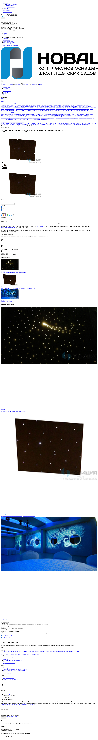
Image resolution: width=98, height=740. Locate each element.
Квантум (86, 110)
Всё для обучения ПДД (70, 107)
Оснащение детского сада (9, 42)
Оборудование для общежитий (11, 110)
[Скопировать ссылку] (13, 215)
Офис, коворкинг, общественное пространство (58, 106)
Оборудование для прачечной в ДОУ (42, 119)
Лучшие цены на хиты (40, 107)
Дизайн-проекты (10, 7)
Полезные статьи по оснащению (11, 671)
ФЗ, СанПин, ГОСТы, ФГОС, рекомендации (14, 670)
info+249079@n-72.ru (8, 635)
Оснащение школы (8, 41)
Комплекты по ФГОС (83, 114)
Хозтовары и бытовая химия (26, 109)
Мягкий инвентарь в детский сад (15, 119)
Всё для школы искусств (52, 107)
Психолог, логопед (19, 106)
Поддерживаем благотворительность (12, 660)
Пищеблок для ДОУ (28, 119)
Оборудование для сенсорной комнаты (31, 654)
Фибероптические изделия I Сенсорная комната (13, 651)
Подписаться (4, 738)
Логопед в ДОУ (6, 115)
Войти (5, 33)
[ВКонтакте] (1, 215)
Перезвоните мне (5, 639)
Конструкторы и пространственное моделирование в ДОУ (28, 118)
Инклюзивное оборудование (31, 106)
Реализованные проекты (9, 1)
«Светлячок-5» (40, 226)
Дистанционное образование (26, 110)
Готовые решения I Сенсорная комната (10, 123)
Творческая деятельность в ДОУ (80, 118)
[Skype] (9, 215)
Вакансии (5, 659)
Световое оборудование (16, 654)
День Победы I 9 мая (69, 110)
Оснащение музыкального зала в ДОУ (68, 114)
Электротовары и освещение (40, 110)
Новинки (5, 38)
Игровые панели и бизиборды (46, 116)
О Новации (6, 661)
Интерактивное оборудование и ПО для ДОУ (24, 114)
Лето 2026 (61, 110)
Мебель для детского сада (7, 114)
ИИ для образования (62, 105)
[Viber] (5, 215)
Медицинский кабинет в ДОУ (17, 115)
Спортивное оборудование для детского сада (67, 115)
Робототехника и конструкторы (27, 107)
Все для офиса (50, 110)
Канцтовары (61, 107)
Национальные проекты (82, 107)
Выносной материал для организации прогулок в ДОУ (74, 116)
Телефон (3, 713)
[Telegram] (11, 215)
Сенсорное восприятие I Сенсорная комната (81, 123)
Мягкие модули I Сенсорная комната (43, 123)
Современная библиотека (9, 43)
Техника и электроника (64, 109)
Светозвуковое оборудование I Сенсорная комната (29, 124)
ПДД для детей (57, 116)
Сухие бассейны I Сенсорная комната (61, 123)
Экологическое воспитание (76, 109)
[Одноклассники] (3, 215)
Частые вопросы (7, 673)
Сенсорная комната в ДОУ (31, 115)
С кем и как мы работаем (9, 657)
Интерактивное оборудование (10, 45)
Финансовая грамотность (76, 106)
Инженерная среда (42, 106)
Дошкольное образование (53, 114)
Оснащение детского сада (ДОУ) (24, 105)
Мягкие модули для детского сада (17, 116)
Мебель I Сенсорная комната (27, 123)
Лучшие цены (6, 40)
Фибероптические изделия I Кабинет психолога (67, 651)
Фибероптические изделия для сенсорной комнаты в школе (40, 651)
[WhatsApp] (7, 215)
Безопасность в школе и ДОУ (40, 109)
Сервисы (5, 3)
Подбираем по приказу (9, 678)
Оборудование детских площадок (11, 107)
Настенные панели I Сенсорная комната (52, 124)
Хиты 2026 (56, 110)
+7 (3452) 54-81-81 (7, 12)
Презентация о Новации (9, 663)
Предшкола (53, 115)
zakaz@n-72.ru (6, 10)
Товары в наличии (79, 110)
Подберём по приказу (11, 4)
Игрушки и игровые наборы (32, 116)
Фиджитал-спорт (10, 106)
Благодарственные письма (9, 668)
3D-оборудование (15, 109)
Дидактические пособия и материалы (63, 118)
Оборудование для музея (38, 105)
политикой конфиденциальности (27, 704)
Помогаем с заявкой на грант (10, 679)
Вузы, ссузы (13, 105)
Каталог (3, 17)
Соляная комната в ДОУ (44, 115)
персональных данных (12, 716)
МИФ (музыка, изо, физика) (50, 105)
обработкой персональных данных (9, 704)
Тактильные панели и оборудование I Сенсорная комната (76, 124)
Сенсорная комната (5, 654)
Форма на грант (10, 5)
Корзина (6, 35)
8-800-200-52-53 (6, 637)
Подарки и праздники (53, 109)
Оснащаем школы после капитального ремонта (15, 669)
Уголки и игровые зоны (48, 118)
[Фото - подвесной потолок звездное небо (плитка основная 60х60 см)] (22, 162)
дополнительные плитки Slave (8, 227)
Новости (5, 8)
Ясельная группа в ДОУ (41, 114)
